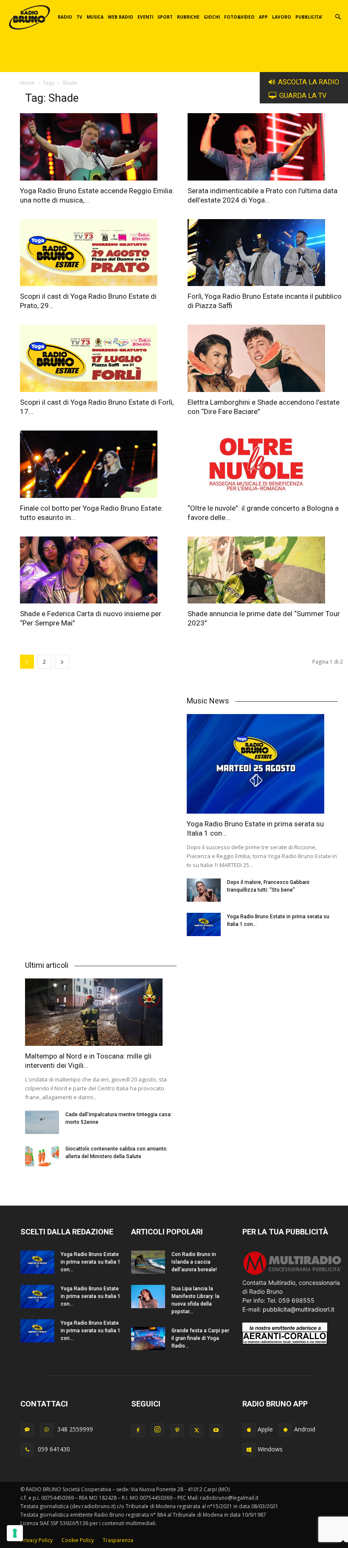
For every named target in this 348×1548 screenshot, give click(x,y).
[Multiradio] (292, 1273)
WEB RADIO (120, 17)
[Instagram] (157, 1430)
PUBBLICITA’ (309, 17)
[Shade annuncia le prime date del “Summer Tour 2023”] (265, 570)
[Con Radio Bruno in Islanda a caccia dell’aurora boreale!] (148, 1262)
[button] (338, 17)
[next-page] (62, 662)
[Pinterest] (177, 1430)
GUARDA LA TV (303, 96)
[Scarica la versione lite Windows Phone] (249, 1449)
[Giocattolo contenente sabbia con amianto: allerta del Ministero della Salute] (42, 1156)
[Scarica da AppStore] (249, 1430)
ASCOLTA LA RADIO (308, 82)
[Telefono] (27, 1449)
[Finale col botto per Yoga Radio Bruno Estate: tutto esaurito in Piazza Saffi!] (98, 464)
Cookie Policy (78, 1540)
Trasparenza (118, 1540)
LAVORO (281, 17)
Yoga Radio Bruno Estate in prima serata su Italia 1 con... (91, 1262)
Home (27, 82)
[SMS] (27, 1430)
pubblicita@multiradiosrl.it (298, 1309)
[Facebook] (138, 1430)
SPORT (165, 17)
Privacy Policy (36, 1540)
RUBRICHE (188, 17)
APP (263, 17)
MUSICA (95, 17)
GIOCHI (212, 17)
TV (79, 17)
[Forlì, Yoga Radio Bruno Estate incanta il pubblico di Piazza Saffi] (265, 252)
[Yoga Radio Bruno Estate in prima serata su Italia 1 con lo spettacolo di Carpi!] (262, 764)
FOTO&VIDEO (239, 17)
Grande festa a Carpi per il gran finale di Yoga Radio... (200, 1338)
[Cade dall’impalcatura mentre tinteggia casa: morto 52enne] (42, 1122)
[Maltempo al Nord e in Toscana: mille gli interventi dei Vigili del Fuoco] (101, 1012)
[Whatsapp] (46, 1430)
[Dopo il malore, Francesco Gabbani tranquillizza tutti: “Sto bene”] (204, 890)
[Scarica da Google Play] (285, 1430)
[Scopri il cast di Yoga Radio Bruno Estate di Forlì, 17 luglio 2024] (98, 358)
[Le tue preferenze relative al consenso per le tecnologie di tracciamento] (15, 1533)
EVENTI (145, 17)
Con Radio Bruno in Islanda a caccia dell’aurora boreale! (194, 1262)
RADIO (65, 17)
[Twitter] (196, 1430)
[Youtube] (216, 1430)
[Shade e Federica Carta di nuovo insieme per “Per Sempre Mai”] (98, 570)
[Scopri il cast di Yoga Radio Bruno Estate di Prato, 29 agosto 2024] (98, 252)
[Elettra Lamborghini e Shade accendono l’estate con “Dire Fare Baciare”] (265, 358)
